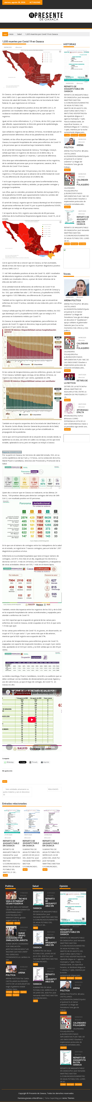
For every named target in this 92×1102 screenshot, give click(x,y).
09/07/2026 (28, 835)
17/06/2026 (24, 893)
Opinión (67, 170)
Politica (17, 923)
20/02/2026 (24, 927)
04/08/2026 (69, 83)
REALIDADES (53, 789)
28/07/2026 (82, 211)
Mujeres (16, 992)
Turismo (16, 995)
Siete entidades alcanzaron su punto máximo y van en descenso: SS (16, 792)
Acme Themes (68, 1098)
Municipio (74, 135)
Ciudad (67, 135)
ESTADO (9, 992)
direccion (18, 47)
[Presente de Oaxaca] (4, 25)
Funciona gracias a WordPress (30, 1098)
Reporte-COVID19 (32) (12, 452)
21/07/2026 (8, 835)
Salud (4, 781)
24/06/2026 (48, 835)
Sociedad (82, 135)
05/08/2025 (24, 967)
